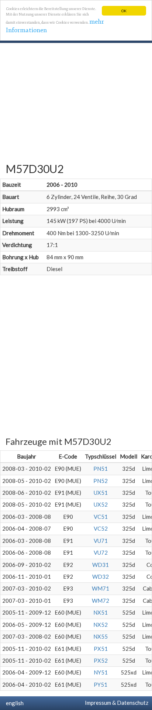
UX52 (101, 504)
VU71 (101, 540)
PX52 (101, 660)
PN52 (100, 480)
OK (124, 11)
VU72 (101, 552)
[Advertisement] (76, 103)
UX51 (101, 492)
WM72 (100, 600)
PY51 (100, 684)
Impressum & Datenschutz (115, 702)
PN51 (100, 468)
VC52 (101, 528)
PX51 (101, 648)
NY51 (101, 672)
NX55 (100, 636)
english (14, 703)
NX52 (100, 624)
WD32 (100, 576)
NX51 (100, 612)
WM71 (100, 588)
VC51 (101, 516)
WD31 (100, 564)
